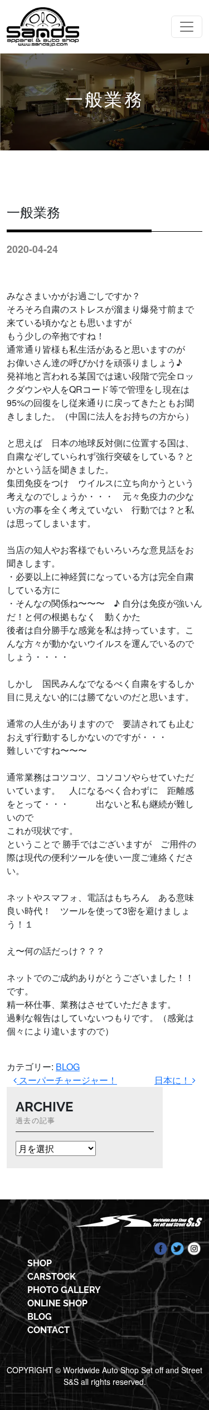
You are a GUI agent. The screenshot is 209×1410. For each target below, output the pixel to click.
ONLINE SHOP (57, 1303)
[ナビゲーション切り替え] (186, 27)
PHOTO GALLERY (64, 1290)
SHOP (39, 1263)
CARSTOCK (51, 1276)
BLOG (68, 1066)
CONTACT (48, 1330)
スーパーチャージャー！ (67, 1080)
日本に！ (173, 1080)
